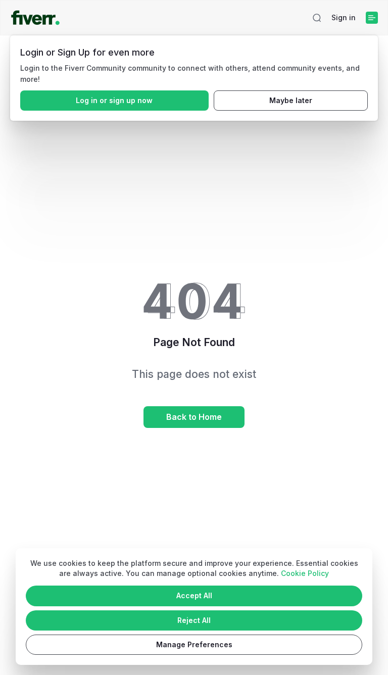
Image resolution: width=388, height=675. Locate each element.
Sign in (343, 17)
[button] (316, 17)
